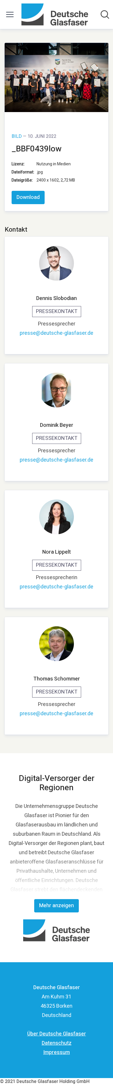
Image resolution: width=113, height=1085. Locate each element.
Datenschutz (57, 1043)
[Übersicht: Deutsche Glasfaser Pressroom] (54, 14)
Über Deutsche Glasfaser (56, 1034)
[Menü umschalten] (9, 14)
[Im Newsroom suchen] (105, 14)
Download (28, 197)
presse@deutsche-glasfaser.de (56, 333)
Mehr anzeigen (56, 906)
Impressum (56, 1052)
